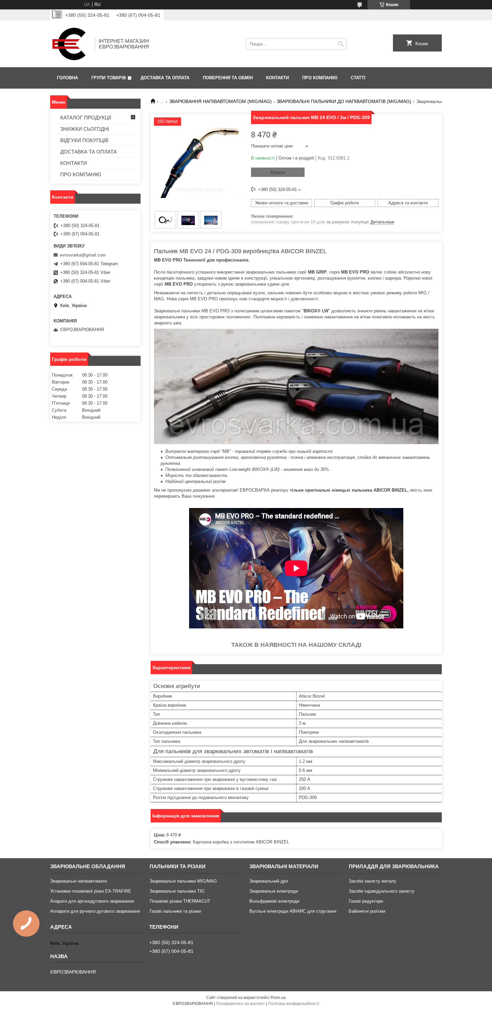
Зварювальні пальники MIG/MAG (183, 881)
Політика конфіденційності (293, 1003)
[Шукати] (340, 44)
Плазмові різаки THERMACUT (180, 901)
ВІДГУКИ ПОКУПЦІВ (84, 140)
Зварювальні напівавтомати (78, 881)
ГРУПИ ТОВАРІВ (108, 77)
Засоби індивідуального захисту (381, 891)
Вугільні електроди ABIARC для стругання (292, 911)
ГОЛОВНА (67, 77)
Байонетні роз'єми (367, 911)
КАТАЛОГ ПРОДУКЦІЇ (85, 117)
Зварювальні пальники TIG (177, 891)
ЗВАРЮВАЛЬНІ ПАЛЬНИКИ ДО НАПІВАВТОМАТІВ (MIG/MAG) (343, 101)
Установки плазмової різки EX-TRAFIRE (90, 891)
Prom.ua (278, 997)
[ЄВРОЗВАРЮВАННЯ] (70, 44)
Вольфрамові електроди (274, 901)
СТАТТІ (358, 77)
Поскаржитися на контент (240, 1003)
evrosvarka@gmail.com (83, 255)
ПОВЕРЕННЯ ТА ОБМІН (228, 77)
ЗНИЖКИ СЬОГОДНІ (84, 129)
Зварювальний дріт (269, 881)
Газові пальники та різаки (175, 911)
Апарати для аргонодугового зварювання (92, 901)
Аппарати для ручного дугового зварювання (95, 911)
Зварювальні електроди (273, 891)
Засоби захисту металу (372, 881)
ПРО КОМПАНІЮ (319, 77)
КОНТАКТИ (277, 77)
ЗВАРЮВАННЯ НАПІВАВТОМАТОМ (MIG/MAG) (220, 101)
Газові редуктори (366, 901)
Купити (278, 172)
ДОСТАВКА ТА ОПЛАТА (165, 77)
